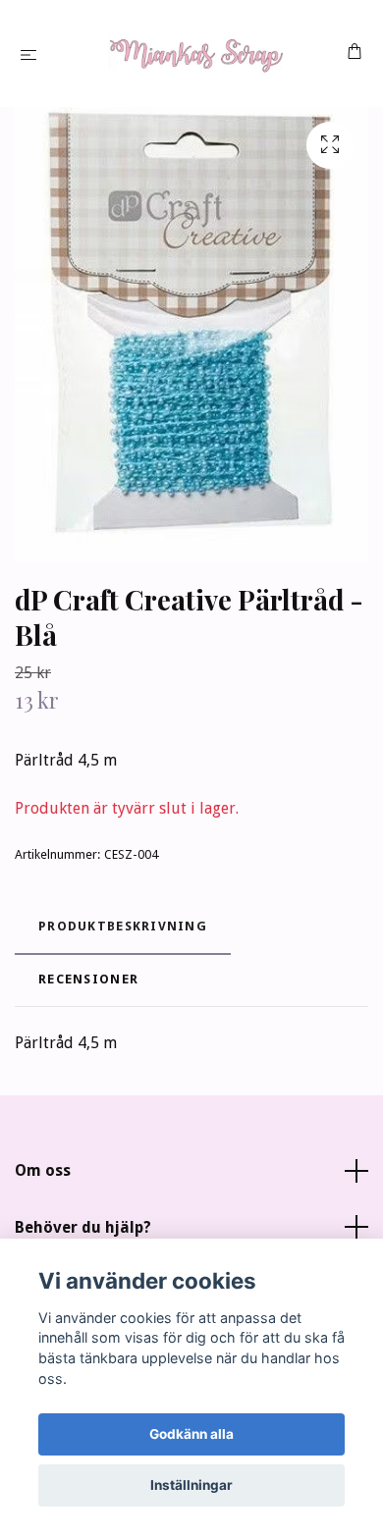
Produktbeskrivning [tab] (122, 926)
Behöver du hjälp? (83, 1227)
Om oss (43, 1170)
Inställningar (191, 1485)
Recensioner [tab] (88, 979)
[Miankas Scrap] (195, 53)
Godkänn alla (191, 1434)
